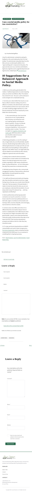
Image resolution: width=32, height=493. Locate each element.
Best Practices (7, 18)
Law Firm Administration (18, 18)
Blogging (11, 338)
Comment (9, 378)
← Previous (2, 345)
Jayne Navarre (5, 28)
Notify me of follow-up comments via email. (11, 330)
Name (8, 404)
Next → (30, 345)
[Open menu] (6, 11)
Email (8, 415)
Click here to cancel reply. (9, 259)
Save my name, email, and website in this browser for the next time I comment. (17, 437)
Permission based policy (8, 230)
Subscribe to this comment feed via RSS (13, 326)
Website (9, 425)
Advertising (4, 338)
